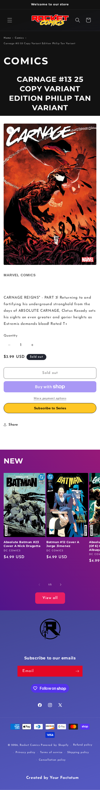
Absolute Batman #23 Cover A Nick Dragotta (22, 544)
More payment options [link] (50, 398)
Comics (19, 38)
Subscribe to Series (50, 408)
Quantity (10, 335)
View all (50, 598)
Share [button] (13, 425)
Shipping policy (78, 752)
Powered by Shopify (55, 745)
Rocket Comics (30, 745)
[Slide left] (39, 584)
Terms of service (51, 752)
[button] (9, 20)
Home (7, 38)
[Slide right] (60, 584)
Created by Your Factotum (52, 778)
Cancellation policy (52, 760)
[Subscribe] (77, 671)
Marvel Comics (20, 275)
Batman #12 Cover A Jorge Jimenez (62, 544)
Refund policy (82, 745)
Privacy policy (25, 752)
